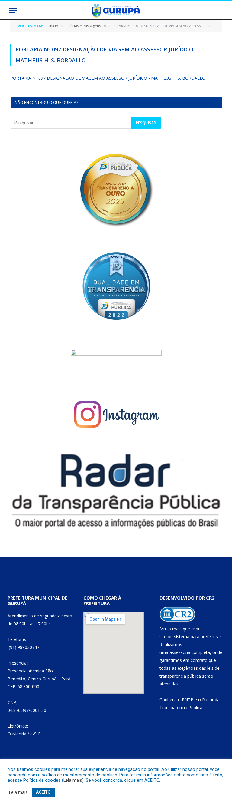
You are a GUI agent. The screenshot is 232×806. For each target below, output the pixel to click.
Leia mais (72, 780)
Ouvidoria (17, 734)
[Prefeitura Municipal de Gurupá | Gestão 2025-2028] (116, 11)
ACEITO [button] (43, 792)
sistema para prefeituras (198, 636)
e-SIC (35, 734)
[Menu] (13, 11)
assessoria (179, 652)
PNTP (187, 699)
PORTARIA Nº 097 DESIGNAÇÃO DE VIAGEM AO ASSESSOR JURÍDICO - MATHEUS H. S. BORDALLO (107, 78)
